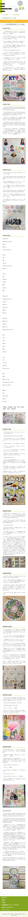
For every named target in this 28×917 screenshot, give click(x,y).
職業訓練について (7, 14)
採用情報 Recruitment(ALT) (7, 907)
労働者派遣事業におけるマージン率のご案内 (10, 904)
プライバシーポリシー (6, 909)
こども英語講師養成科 (16, 14)
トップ (2, 14)
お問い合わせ (4, 897)
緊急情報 (3, 899)
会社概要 (3, 902)
